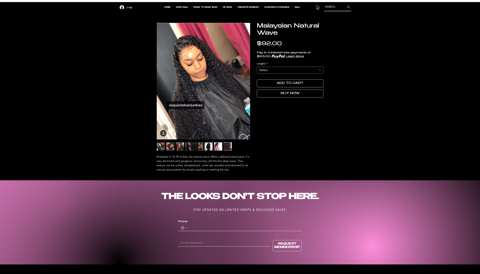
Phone (183, 221)
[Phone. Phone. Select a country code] (184, 228)
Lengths (262, 63)
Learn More (295, 56)
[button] (318, 7)
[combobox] (290, 70)
